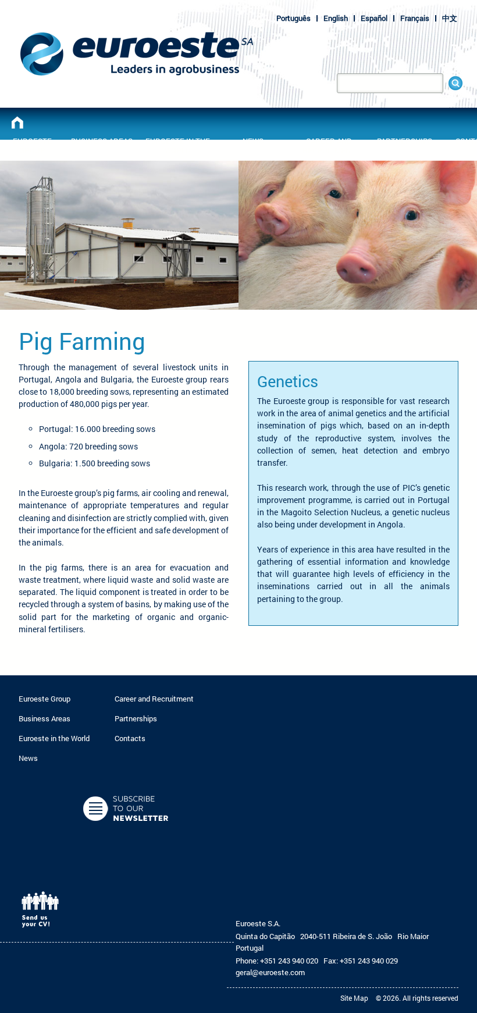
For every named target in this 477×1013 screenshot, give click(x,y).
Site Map (354, 998)
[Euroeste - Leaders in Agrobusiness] (17, 122)
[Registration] (126, 830)
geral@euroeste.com (270, 972)
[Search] (455, 83)
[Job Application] (43, 932)
